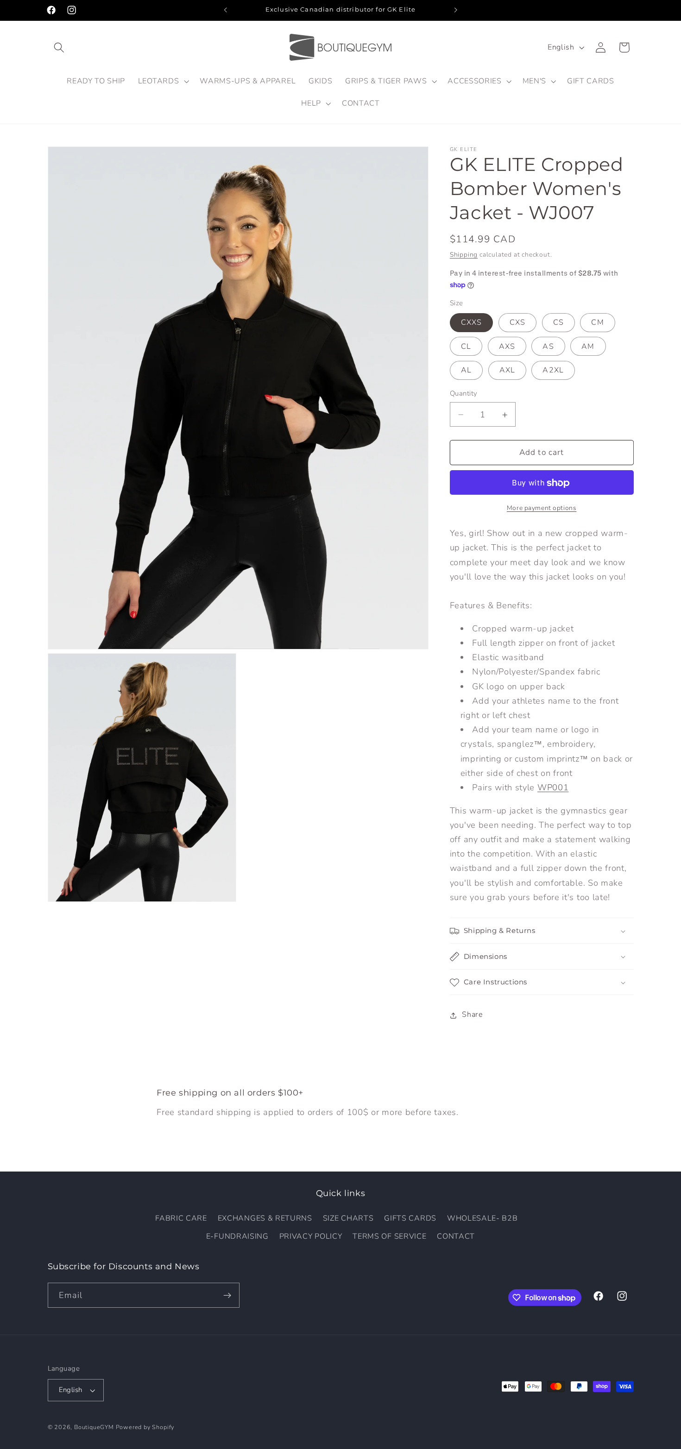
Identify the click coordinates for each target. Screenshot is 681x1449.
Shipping (464, 255)
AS (548, 346)
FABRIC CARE (181, 1218)
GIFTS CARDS (410, 1218)
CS (558, 323)
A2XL (553, 370)
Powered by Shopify (145, 1427)
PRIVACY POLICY (310, 1236)
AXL (507, 370)
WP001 (552, 788)
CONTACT (456, 1236)
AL (466, 370)
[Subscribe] (227, 1295)
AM (587, 346)
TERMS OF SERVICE (389, 1236)
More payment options (542, 508)
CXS (517, 323)
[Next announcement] (455, 10)
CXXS (471, 323)
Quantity (464, 393)
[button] (59, 47)
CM (597, 323)
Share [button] (472, 1015)
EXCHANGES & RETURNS (265, 1218)
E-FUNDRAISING (237, 1236)
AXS (507, 346)
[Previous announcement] (225, 10)
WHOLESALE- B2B (482, 1218)
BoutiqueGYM (94, 1427)
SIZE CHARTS (348, 1218)
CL (466, 346)
